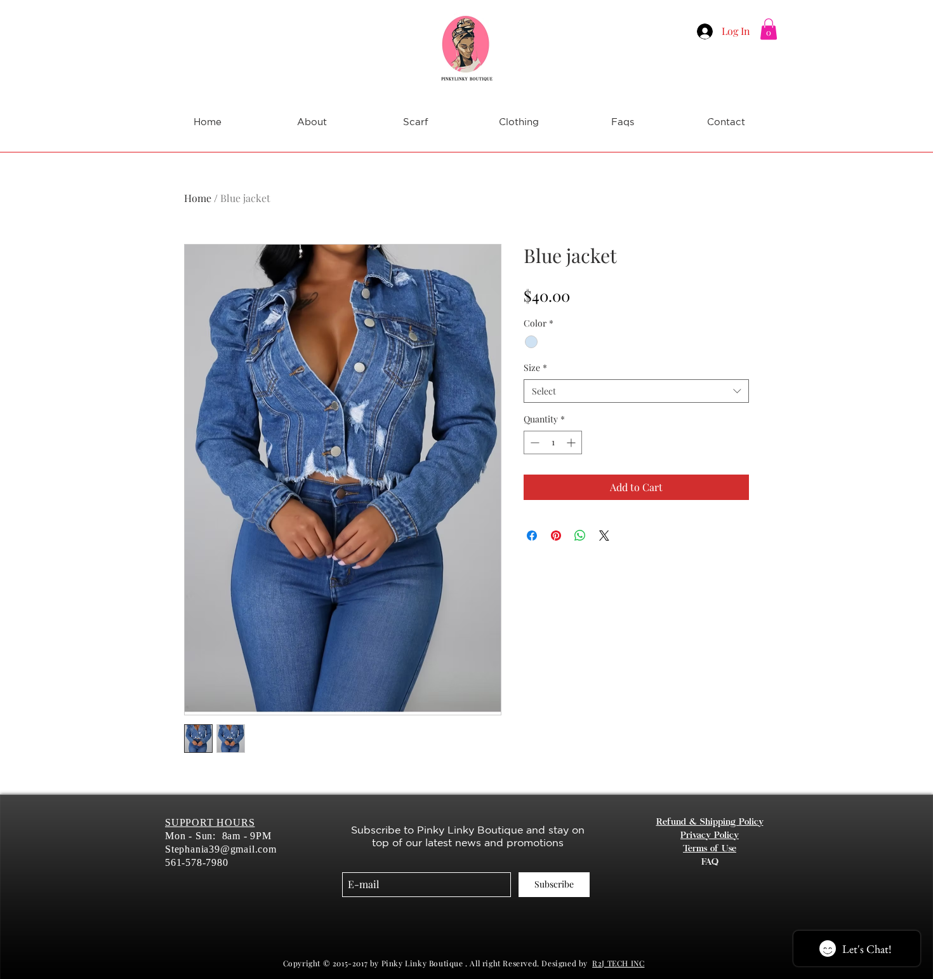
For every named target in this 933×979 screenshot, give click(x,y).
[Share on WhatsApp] (580, 535)
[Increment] (572, 442)
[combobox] (636, 391)
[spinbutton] (552, 442)
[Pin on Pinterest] (556, 535)
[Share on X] (604, 535)
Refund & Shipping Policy (710, 822)
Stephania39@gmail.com (221, 849)
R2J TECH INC (618, 963)
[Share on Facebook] (531, 535)
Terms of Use (709, 849)
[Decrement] (533, 442)
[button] (768, 28)
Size (535, 367)
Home (197, 198)
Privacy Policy (709, 836)
